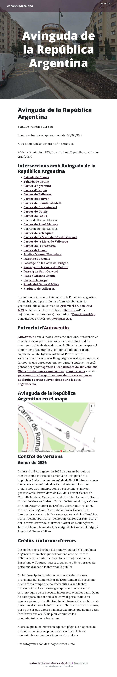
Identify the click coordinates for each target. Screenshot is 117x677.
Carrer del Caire (35, 250)
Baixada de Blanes (36, 177)
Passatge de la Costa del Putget (46, 263)
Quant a (105, 3)
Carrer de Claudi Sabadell (42, 203)
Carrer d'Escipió (35, 190)
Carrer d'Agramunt (37, 186)
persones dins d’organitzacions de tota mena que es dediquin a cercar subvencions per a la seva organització (55, 380)
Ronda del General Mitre (41, 284)
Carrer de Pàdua (35, 216)
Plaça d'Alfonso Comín (39, 275)
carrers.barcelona (20, 6)
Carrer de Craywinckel (40, 207)
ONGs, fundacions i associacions (41, 371)
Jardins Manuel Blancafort (42, 254)
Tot (102, 8)
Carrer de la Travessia (40, 246)
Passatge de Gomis (37, 258)
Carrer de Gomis (36, 211)
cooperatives (75, 371)
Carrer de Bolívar (36, 198)
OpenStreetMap (83, 314)
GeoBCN (70, 310)
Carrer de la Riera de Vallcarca (46, 241)
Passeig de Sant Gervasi (41, 271)
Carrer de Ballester (38, 194)
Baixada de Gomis (36, 181)
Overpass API (61, 318)
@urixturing (35, 663)
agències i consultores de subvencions (69, 367)
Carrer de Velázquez (38, 233)
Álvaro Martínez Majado (55, 663)
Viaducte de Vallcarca (39, 288)
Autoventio (56, 328)
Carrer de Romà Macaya (41, 224)
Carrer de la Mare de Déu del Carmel (50, 237)
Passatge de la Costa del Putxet (46, 267)
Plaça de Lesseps (35, 280)
